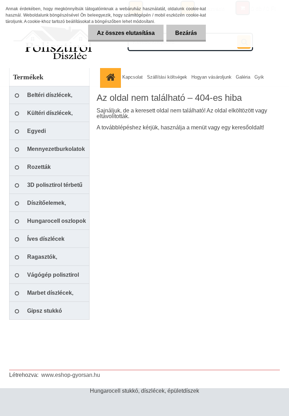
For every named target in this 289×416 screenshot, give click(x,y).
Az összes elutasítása (126, 33)
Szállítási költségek (167, 77)
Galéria (243, 77)
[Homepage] (111, 77)
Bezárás (186, 33)
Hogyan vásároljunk (211, 77)
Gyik (259, 77)
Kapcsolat (132, 77)
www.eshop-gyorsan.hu (70, 375)
